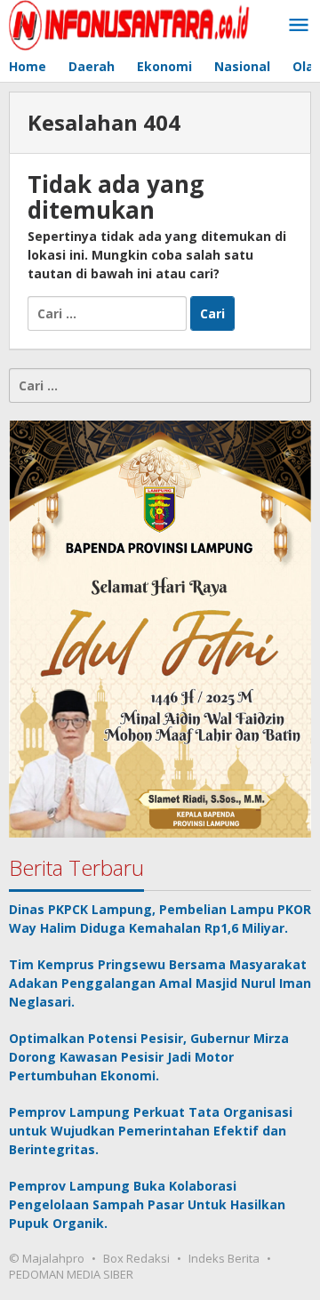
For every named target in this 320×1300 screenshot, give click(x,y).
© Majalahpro (46, 1258)
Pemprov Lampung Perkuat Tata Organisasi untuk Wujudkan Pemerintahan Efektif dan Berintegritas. (150, 1130)
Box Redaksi (136, 1258)
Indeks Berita (224, 1258)
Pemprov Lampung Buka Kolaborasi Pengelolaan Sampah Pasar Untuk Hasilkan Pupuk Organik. (147, 1204)
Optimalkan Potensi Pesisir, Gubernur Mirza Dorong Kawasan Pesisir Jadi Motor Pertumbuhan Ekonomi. (149, 1057)
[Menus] (298, 26)
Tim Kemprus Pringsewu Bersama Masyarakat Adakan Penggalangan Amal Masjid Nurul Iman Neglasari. (160, 983)
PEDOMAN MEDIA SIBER (71, 1274)
